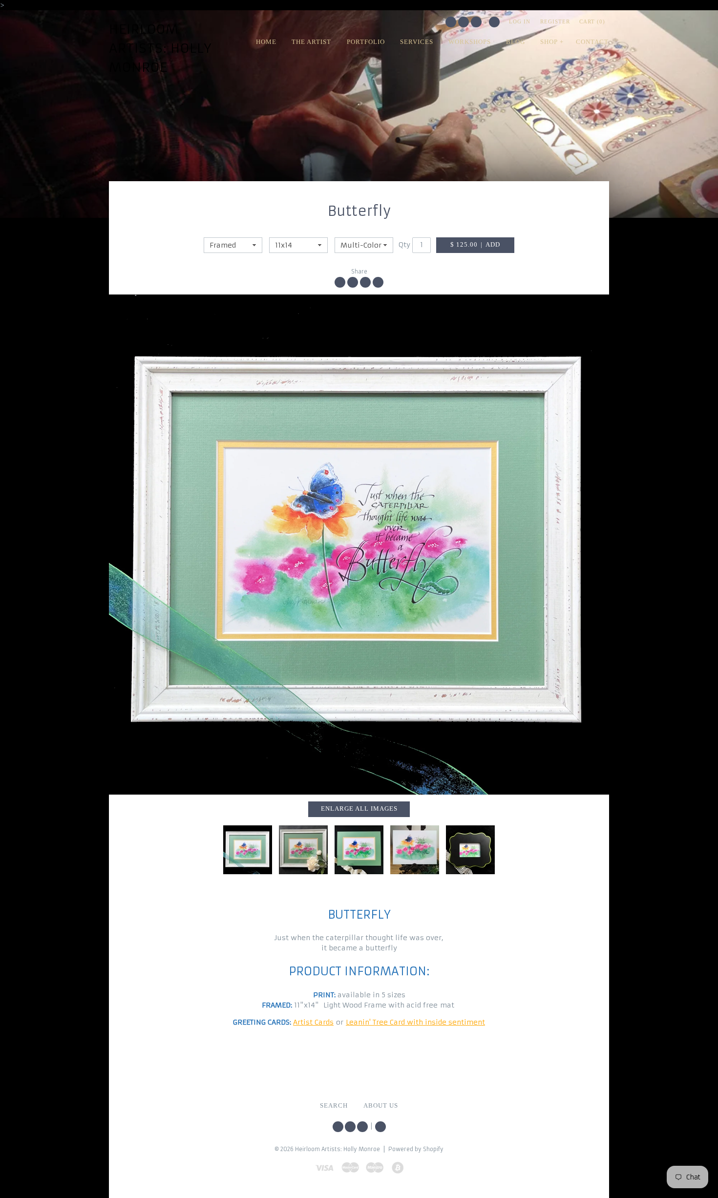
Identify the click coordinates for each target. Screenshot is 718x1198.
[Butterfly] (359, 544)
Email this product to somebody (378, 282)
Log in (519, 21)
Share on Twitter (352, 282)
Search (494, 22)
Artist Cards (313, 1022)
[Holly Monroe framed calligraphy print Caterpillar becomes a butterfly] (359, 850)
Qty (404, 244)
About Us (380, 1105)
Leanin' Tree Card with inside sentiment (415, 1022)
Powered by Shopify (415, 1149)
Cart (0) (592, 21)
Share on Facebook (340, 282)
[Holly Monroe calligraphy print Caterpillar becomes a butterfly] (415, 850)
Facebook (463, 22)
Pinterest (476, 22)
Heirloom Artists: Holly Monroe (160, 48)
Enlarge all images (359, 808)
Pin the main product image (365, 282)
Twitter (450, 22)
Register (555, 21)
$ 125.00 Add (475, 244)
